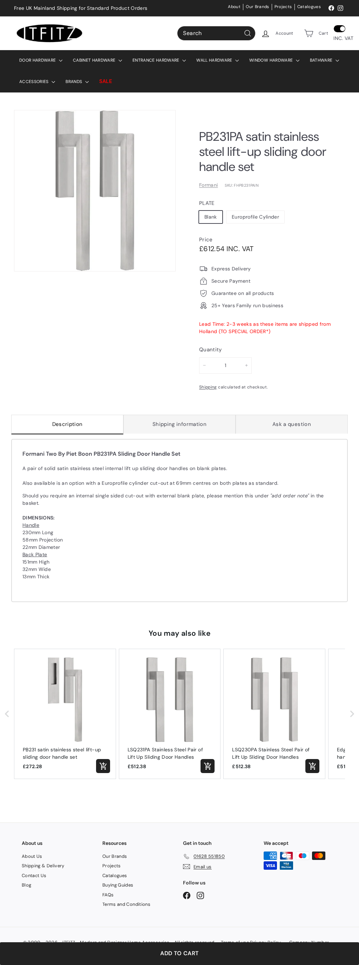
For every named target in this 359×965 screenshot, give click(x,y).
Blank (210, 217)
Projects (283, 6)
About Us (32, 856)
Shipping (208, 387)
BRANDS (74, 81)
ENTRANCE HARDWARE (157, 60)
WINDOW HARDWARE (271, 60)
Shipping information (179, 424)
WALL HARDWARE (214, 60)
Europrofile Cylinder (255, 217)
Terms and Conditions (126, 904)
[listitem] (65, 714)
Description (67, 424)
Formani (208, 185)
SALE (105, 81)
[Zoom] (94, 190)
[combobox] (216, 33)
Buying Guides (118, 885)
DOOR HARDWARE (38, 60)
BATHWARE (322, 60)
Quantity (210, 349)
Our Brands (257, 6)
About (234, 6)
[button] (7, 713)
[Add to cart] (103, 766)
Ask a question (291, 424)
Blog (26, 885)
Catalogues (309, 6)
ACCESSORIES (34, 81)
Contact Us (34, 875)
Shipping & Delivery (43, 866)
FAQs (108, 895)
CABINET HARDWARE (95, 60)
